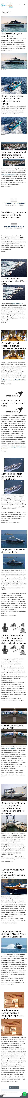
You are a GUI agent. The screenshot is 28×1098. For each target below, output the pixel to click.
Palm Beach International (8, 174)
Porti (14, 774)
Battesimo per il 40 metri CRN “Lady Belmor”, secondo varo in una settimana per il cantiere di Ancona (13, 808)
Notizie (5, 134)
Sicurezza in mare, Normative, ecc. (10, 700)
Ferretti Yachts (7, 384)
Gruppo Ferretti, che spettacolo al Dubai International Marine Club (13, 346)
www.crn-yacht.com (10, 748)
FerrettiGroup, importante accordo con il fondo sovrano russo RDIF (13, 215)
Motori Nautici (8, 774)
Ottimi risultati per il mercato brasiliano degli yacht (12, 403)
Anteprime (6, 770)
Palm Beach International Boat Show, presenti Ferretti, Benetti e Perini (13, 155)
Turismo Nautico (20, 774)
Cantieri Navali (5, 1077)
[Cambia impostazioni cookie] (2, 1095)
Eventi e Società (7, 186)
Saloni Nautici (20, 982)
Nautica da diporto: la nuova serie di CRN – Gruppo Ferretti (11, 476)
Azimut (11, 1074)
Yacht (4, 70)
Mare (14, 522)
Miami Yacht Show (16, 303)
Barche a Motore (7, 522)
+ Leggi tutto (14, 1087)
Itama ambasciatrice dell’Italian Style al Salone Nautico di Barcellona (13, 934)
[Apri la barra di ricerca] (19, 4)
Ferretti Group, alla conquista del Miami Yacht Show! (14, 281)
